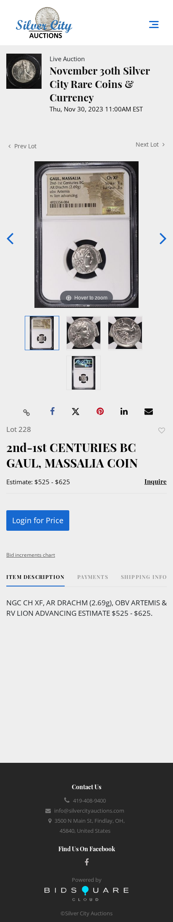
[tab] (35, 580)
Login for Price (37, 520)
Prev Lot (25, 146)
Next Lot (148, 144)
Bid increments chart (30, 554)
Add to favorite (162, 430)
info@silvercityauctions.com (89, 810)
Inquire (155, 481)
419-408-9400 (89, 800)
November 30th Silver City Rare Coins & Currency (99, 84)
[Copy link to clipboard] (27, 412)
